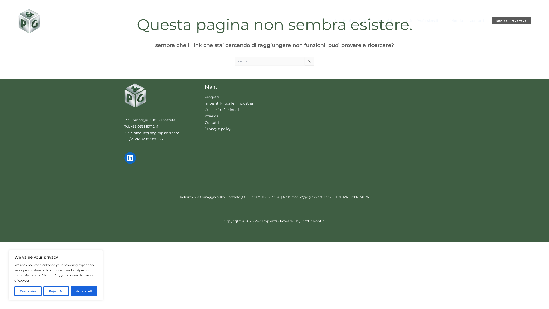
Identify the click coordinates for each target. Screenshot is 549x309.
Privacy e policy (218, 129)
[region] (56, 275)
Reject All (56, 291)
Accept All (84, 291)
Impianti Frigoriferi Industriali (368, 21)
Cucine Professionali (421, 21)
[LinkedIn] (130, 158)
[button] (395, 21)
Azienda (456, 21)
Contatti (477, 21)
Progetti (329, 21)
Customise (28, 291)
